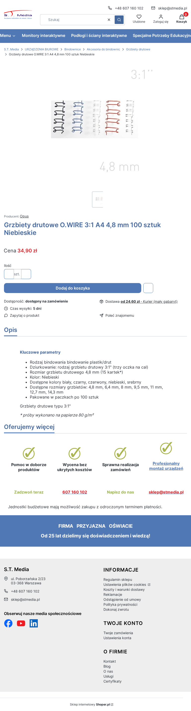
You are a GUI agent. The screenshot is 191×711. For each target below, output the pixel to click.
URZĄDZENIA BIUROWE (41, 49)
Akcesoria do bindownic (103, 49)
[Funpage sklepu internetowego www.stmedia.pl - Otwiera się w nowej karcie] (8, 623)
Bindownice (72, 49)
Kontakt (109, 661)
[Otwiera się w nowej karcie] (21, 623)
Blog (107, 666)
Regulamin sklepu (117, 579)
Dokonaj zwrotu (116, 609)
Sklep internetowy (90, 704)
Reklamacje (112, 594)
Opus (24, 216)
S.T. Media (11, 49)
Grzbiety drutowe (138, 49)
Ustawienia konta (117, 638)
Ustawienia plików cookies (125, 584)
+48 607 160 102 (129, 8)
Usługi (108, 676)
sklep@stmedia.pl (172, 8)
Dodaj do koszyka (73, 288)
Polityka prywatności (120, 604)
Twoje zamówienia (118, 633)
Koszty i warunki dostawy (124, 589)
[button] (119, 19)
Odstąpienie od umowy (122, 599)
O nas (108, 671)
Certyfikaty (112, 681)
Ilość (7, 265)
